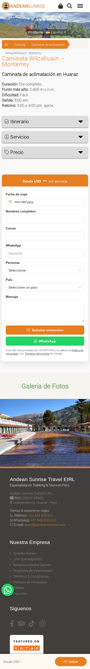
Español (56, 32)
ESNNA (18, 588)
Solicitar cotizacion (47, 330)
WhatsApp (13, 245)
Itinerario (19, 121)
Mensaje (12, 297)
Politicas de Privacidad (30, 582)
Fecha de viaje (16, 194)
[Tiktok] (32, 623)
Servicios (19, 137)
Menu (79, 3)
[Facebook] (12, 623)
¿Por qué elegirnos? (27, 559)
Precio (16, 152)
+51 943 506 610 (40, 515)
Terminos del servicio (37, 353)
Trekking (19, 44)
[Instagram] (43, 623)
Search (69, 3)
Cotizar (73, 661)
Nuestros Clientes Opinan (32, 565)
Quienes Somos (24, 553)
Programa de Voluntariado (33, 570)
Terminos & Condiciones (31, 576)
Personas (13, 263)
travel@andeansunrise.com (44, 524)
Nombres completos (21, 211)
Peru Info (20, 593)
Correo (11, 228)
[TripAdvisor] (21, 623)
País (9, 280)
